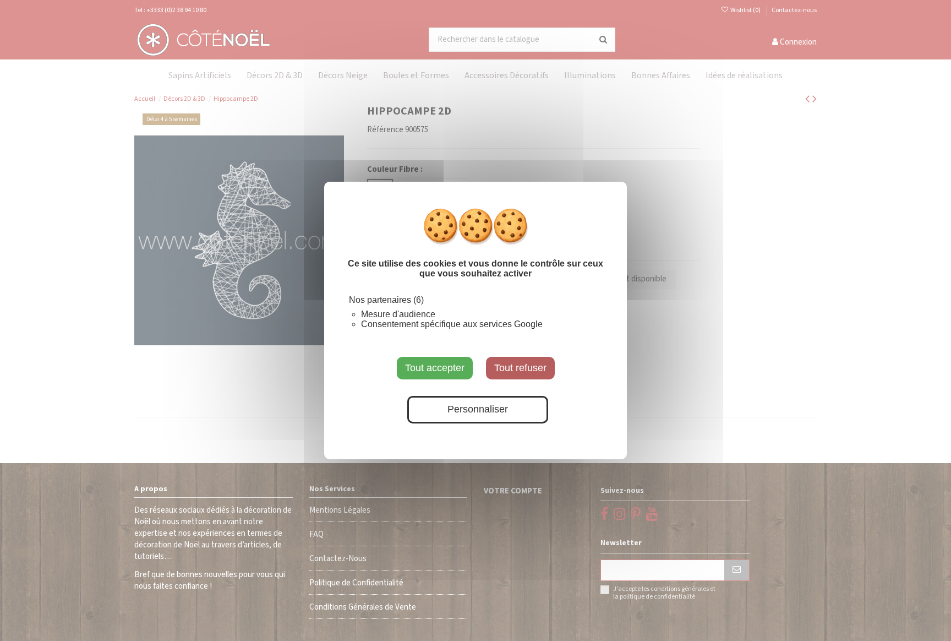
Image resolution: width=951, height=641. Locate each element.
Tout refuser (520, 367)
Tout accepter (434, 367)
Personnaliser (477, 409)
